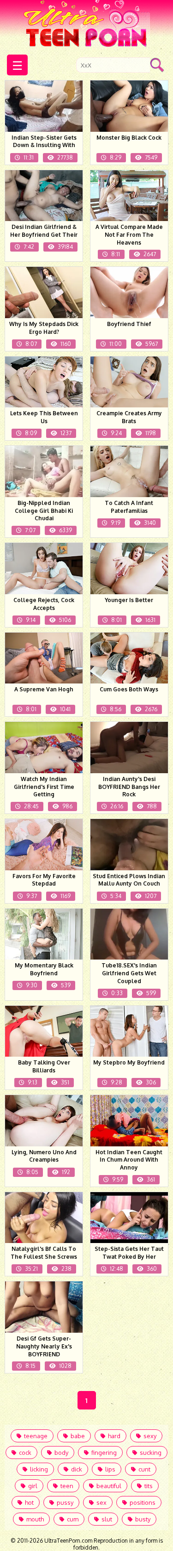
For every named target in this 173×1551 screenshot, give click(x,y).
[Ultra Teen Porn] (86, 25)
